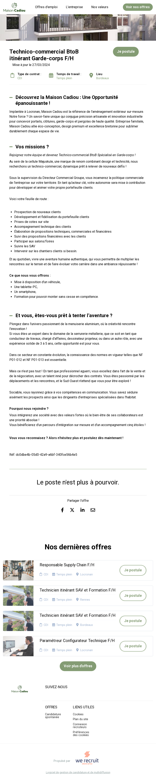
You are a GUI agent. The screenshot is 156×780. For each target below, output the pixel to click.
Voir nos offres (138, 7)
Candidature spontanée (53, 716)
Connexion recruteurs (80, 726)
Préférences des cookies (81, 734)
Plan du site (80, 719)
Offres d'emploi (46, 7)
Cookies (78, 714)
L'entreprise (74, 7)
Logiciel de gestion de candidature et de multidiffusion (78, 772)
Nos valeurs (99, 7)
